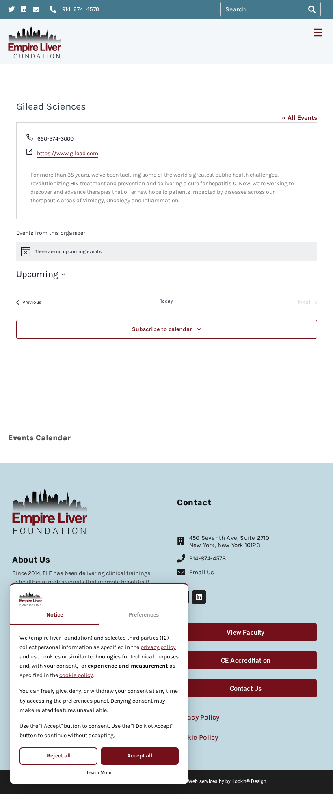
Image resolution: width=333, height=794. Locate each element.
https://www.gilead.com (67, 153)
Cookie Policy (196, 737)
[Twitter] (11, 9)
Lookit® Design (249, 781)
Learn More (99, 772)
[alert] (166, 251)
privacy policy (158, 647)
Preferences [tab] (144, 614)
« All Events (299, 117)
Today (166, 301)
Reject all (59, 755)
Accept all (139, 755)
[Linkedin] (24, 9)
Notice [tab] (54, 614)
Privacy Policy (197, 717)
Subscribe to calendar (162, 329)
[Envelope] (36, 9)
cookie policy (76, 675)
